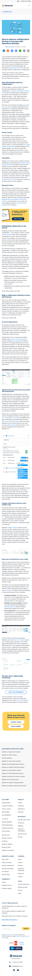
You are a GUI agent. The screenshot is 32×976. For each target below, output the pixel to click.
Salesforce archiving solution (10, 779)
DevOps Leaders (7, 888)
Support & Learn (8, 856)
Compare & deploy (7, 806)
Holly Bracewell (9, 47)
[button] (29, 5)
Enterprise (21, 806)
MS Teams (5, 421)
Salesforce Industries (8, 850)
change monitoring (13, 527)
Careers (20, 862)
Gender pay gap (22, 887)
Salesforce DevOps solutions (12, 749)
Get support (5, 871)
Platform (5, 799)
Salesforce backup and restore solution (13, 776)
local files (15, 341)
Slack (10, 421)
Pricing (20, 802)
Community (6, 879)
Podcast (20, 837)
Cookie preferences (23, 884)
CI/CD (8, 161)
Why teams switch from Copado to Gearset (14, 916)
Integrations (21, 809)
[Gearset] (7, 5)
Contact (20, 876)
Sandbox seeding (7, 844)
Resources (22, 816)
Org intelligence (6, 815)
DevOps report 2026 (24, 820)
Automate (5, 819)
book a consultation (22, 700)
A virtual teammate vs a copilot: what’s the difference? (14, 907)
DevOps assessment (8, 865)
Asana (6, 417)
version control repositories (19, 339)
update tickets (11, 425)
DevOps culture (7, 234)
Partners (20, 865)
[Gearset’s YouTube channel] (18, 970)
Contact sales (16, 722)
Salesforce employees (21, 869)
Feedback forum (6, 885)
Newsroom (21, 873)
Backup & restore (7, 838)
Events (4, 882)
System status (6, 874)
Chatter (17, 421)
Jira (3, 417)
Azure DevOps (15, 417)
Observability (6, 812)
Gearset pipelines (7, 758)
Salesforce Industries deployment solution (14, 785)
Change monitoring (7, 828)
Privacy (20, 890)
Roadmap (20, 812)
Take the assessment (16, 692)
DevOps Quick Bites (7, 868)
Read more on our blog (9, 919)
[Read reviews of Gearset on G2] (13, 943)
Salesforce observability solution (11, 770)
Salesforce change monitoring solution (13, 767)
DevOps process (15, 68)
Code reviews (6, 831)
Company (21, 856)
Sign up (26, 928)
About (19, 859)
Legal (20, 881)
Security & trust (22, 834)
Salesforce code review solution (11, 761)
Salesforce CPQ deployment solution (12, 773)
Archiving (4, 841)
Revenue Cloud (6, 847)
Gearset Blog (7, 11)
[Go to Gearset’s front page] (16, 956)
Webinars (20, 826)
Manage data (6, 835)
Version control (6, 809)
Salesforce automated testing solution (13, 764)
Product (21, 799)
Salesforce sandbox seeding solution (12, 782)
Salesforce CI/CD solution (17, 640)
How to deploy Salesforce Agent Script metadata (13, 912)
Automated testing (7, 825)
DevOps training (6, 862)
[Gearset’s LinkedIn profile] (14, 970)
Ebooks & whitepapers (21, 830)
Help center (5, 859)
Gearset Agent (6, 802)
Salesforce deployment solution (11, 752)
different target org (9, 606)
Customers (21, 823)
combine (8, 590)
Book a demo (16, 726)
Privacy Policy (9, 934)
